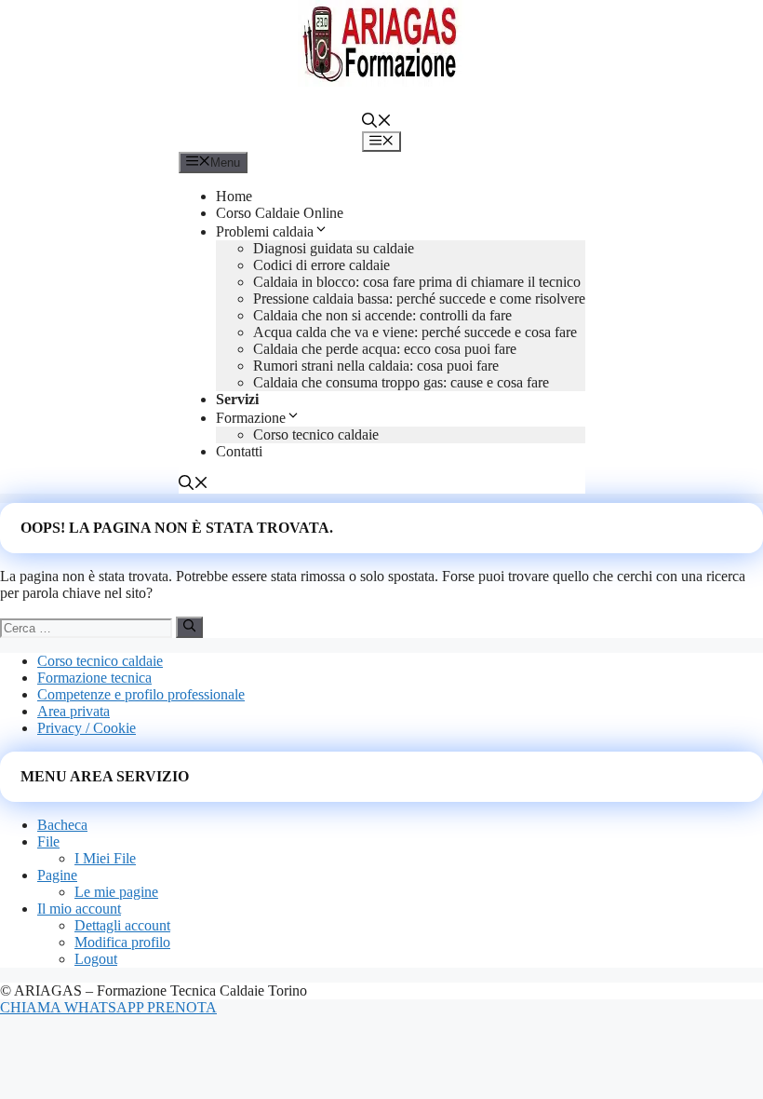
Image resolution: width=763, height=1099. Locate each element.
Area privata (73, 711)
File (48, 841)
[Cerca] (189, 627)
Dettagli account (122, 925)
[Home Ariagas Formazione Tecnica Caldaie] (381, 81)
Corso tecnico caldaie (316, 434)
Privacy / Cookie (86, 728)
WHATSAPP (105, 1007)
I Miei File (105, 858)
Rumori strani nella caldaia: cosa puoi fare (376, 365)
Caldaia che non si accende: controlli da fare (382, 315)
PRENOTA (182, 1007)
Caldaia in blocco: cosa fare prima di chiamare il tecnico (417, 282)
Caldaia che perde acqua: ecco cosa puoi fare (384, 349)
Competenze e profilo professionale (141, 694)
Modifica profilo (122, 942)
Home (234, 196)
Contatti (239, 451)
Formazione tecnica (94, 677)
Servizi (237, 399)
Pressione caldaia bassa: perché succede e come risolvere (419, 298)
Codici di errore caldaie (321, 265)
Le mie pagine (116, 892)
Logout (95, 959)
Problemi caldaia (265, 231)
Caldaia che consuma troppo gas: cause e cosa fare (401, 382)
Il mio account (79, 908)
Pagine (57, 875)
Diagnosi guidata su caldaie (333, 248)
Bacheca (62, 825)
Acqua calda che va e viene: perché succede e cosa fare (415, 332)
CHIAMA (32, 1007)
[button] (377, 122)
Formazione (251, 418)
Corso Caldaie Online (279, 213)
